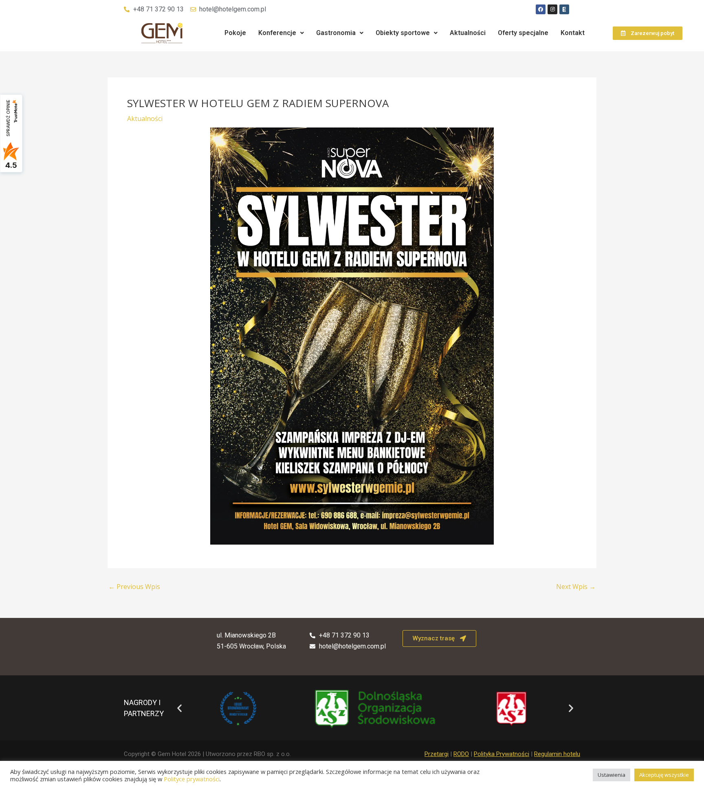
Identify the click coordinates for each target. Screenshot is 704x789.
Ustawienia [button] (611, 774)
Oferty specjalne (523, 33)
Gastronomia (336, 33)
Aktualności (468, 33)
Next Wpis (576, 586)
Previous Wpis (134, 586)
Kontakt (573, 33)
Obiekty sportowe (403, 33)
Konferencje (277, 33)
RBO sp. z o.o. (272, 754)
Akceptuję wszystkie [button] (664, 774)
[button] (281, 33)
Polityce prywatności (192, 779)
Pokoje (235, 33)
